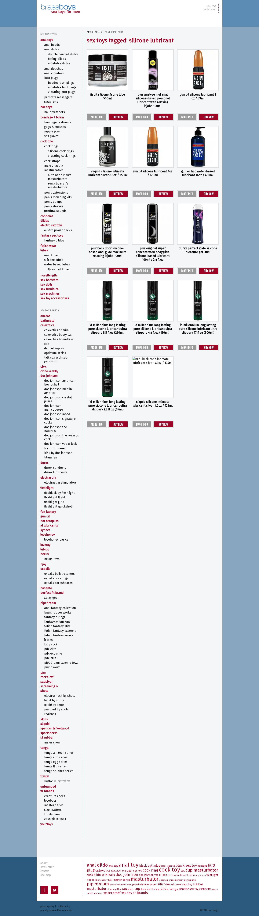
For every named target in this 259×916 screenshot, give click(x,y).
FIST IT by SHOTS (54, 700)
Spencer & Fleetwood (54, 728)
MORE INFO (97, 117)
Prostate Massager (144, 884)
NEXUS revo (52, 559)
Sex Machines (50, 293)
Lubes (44, 250)
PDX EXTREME (53, 653)
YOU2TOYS (46, 824)
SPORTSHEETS (48, 733)
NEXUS (44, 554)
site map (45, 875)
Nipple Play (52, 131)
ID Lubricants (49, 525)
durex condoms (55, 467)
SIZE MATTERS (53, 809)
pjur (43, 672)
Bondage (202, 865)
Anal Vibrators (54, 73)
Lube (110, 880)
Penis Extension (175, 880)
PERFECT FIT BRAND (52, 593)
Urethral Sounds (55, 211)
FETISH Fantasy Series (58, 635)
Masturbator (145, 879)
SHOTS (44, 691)
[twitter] (54, 890)
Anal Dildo (97, 865)
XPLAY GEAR (51, 597)
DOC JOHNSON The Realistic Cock (61, 437)
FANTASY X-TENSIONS (57, 621)
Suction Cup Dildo (155, 889)
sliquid (45, 724)
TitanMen (50, 457)
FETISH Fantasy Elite (57, 626)
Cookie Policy (63, 906)
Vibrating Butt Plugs (61, 92)
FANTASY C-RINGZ (54, 617)
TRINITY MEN (52, 814)
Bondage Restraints (57, 122)
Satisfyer (46, 681)
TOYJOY (44, 776)
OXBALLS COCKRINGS (56, 578)
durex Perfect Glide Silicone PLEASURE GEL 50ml (198, 250)
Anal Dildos (52, 49)
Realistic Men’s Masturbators (58, 185)
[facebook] (44, 890)
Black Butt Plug (149, 865)
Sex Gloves (51, 136)
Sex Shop (92, 32)
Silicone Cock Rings (61, 151)
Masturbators (54, 170)
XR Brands (47, 791)
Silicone (164, 884)
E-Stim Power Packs (58, 230)
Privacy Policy (47, 906)
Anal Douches (53, 68)
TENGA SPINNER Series (58, 771)
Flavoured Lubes (59, 269)
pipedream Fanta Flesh (120, 885)
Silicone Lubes (53, 260)
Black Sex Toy (186, 865)
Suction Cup (131, 889)
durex (44, 463)
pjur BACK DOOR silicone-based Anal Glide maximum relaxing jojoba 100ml (107, 252)
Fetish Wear (48, 246)
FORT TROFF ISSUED (55, 448)
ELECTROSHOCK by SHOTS (59, 695)
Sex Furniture (49, 289)
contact (44, 871)
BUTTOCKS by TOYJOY (57, 781)
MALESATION (52, 742)
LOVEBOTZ (50, 800)
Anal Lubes (51, 255)
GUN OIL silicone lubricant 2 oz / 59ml (198, 96)
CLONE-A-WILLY (49, 371)
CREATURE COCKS (54, 796)
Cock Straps (52, 161)
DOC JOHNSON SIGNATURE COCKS (60, 420)
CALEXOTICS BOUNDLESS (58, 339)
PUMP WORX (52, 667)
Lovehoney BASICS (56, 539)
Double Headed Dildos (63, 54)
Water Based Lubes (57, 264)
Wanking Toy (205, 889)
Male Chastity (53, 165)
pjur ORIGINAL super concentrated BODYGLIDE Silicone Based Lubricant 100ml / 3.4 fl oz (153, 253)
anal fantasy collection (60, 608)
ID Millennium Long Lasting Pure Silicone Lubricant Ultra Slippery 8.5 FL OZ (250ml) (107, 328)
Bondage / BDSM (52, 117)
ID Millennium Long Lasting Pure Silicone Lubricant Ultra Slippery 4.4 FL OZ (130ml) (152, 328)
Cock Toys (46, 141)
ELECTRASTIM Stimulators (60, 482)
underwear (210, 9)
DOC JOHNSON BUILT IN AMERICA (58, 391)
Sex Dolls (46, 284)
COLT (46, 344)
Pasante (46, 588)
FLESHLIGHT (46, 488)
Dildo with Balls (104, 875)
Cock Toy (169, 869)
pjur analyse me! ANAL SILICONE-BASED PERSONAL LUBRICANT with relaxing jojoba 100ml (153, 100)
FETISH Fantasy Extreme (60, 631)
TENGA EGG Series (55, 762)
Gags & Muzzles (55, 127)
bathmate (47, 320)
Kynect (45, 530)
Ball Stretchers (54, 112)
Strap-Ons (51, 102)
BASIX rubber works (57, 612)
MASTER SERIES (54, 805)
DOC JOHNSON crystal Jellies (58, 399)
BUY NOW (118, 117)
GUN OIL (45, 516)
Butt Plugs (51, 78)
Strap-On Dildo (114, 889)
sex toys (211, 5)
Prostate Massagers (58, 97)
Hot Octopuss (49, 521)
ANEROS (45, 316)
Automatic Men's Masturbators (59, 177)
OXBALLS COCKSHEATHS (58, 583)
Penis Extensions (56, 192)
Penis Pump (190, 880)
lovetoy (45, 545)
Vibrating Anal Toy (188, 888)
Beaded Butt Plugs (61, 83)
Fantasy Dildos (54, 240)
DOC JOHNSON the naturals (55, 429)
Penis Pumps (53, 201)
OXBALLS (45, 569)
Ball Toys (46, 107)
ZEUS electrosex (55, 819)
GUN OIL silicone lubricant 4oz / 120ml (153, 173)
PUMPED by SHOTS (56, 709)
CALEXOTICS (47, 325)
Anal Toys (46, 40)
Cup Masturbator (201, 870)
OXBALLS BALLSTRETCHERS (59, 574)
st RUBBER (47, 737)
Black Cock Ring (168, 866)
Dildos (44, 220)
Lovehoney (47, 534)
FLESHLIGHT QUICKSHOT (58, 506)
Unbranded (48, 786)
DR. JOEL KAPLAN (54, 348)
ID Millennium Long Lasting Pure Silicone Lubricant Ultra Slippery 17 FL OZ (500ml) (198, 328)
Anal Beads (52, 45)
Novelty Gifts (49, 275)
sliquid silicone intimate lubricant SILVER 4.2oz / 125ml (153, 403)
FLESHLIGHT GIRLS (54, 502)
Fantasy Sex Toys (51, 235)
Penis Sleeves (53, 206)
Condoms (46, 216)
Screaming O (49, 686)
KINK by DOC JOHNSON (58, 453)
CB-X (43, 366)
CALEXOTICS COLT (118, 870)
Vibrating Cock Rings (62, 156)
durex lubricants (55, 472)
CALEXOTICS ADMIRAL (56, 330)
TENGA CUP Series (55, 757)
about (43, 863)
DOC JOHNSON (49, 376)
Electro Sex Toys (51, 225)
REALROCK (50, 714)
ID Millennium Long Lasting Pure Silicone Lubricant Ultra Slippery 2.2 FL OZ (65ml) (107, 405)
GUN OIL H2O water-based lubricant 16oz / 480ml (198, 173)
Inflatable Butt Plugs (62, 87)
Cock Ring (150, 870)
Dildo (90, 875)
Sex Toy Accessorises (54, 298)
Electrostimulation (177, 875)
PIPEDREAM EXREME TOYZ (61, 662)
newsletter (47, 867)
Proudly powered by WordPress (56, 910)
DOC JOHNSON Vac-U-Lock (60, 444)
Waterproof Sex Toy (118, 893)
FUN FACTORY (48, 512)
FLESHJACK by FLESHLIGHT (59, 493)
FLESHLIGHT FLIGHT (54, 497)
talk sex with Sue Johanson (55, 359)
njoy (43, 564)
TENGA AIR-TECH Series (59, 752)
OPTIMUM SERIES (55, 353)
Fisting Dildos (57, 59)
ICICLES (48, 640)
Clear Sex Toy (134, 870)
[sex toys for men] (60, 5)
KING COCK (50, 644)
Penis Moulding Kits (58, 197)
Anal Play (113, 865)
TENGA (44, 748)
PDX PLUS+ (51, 658)
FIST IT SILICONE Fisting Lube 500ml (107, 96)
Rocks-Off (46, 677)
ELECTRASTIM (48, 477)
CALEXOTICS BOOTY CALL (58, 334)
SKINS (44, 719)
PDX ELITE (50, 649)
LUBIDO (44, 549)
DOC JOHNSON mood (57, 414)
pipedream (48, 603)
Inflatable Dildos (59, 63)
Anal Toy (128, 865)
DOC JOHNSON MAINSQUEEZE (53, 407)
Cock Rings (51, 146)
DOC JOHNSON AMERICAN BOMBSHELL (59, 382)
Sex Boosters (49, 280)
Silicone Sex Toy (181, 884)
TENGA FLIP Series (55, 766)
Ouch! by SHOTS (54, 705)
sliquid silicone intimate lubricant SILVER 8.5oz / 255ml (108, 173)
